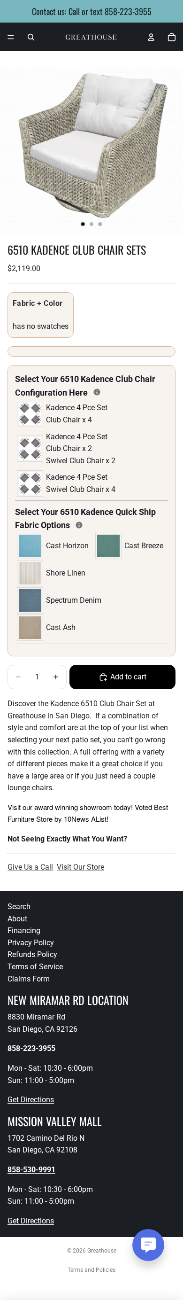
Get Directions (31, 1099)
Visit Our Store (80, 867)
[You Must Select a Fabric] (79, 525)
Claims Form (29, 978)
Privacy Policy (31, 942)
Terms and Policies (91, 1270)
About (17, 918)
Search (19, 906)
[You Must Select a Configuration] (96, 392)
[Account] (151, 37)
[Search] (31, 37)
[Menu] (11, 37)
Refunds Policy (32, 954)
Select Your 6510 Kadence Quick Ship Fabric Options (85, 518)
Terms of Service (35, 966)
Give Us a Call (30, 867)
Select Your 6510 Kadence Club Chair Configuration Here (91, 385)
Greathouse (101, 1250)
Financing (24, 930)
